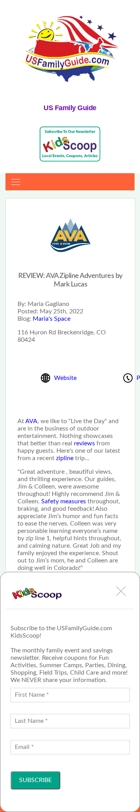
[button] (121, 591)
